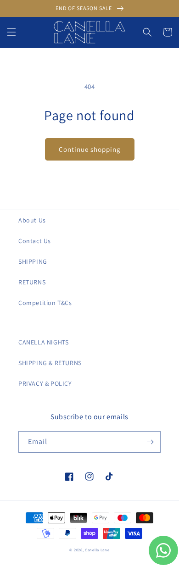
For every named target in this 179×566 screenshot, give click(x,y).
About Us (32, 220)
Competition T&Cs (45, 303)
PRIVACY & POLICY (45, 383)
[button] (11, 32)
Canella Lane (97, 549)
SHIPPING (32, 261)
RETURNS (31, 282)
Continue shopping (90, 149)
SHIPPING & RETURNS (50, 363)
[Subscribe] (150, 442)
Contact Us (34, 241)
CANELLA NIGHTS (43, 342)
